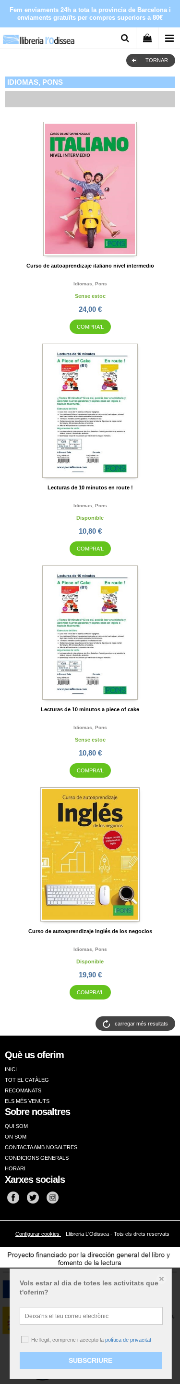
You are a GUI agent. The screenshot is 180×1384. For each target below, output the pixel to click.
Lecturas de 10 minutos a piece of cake (90, 709)
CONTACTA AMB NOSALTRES (41, 1147)
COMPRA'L (90, 327)
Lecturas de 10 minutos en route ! (90, 487)
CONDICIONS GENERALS (37, 1158)
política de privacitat (128, 1340)
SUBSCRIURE (90, 1360)
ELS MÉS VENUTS (27, 1101)
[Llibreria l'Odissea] (38, 36)
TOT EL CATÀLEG (27, 1080)
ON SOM (15, 1137)
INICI (11, 1069)
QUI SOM (16, 1126)
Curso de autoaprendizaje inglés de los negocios (90, 931)
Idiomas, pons (90, 283)
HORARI (15, 1168)
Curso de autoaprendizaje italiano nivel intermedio (90, 266)
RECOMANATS (23, 1090)
